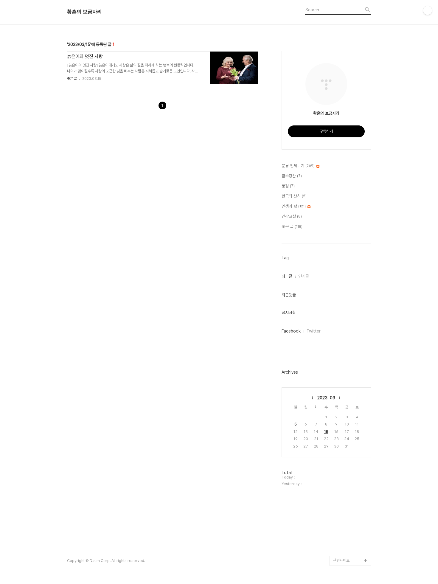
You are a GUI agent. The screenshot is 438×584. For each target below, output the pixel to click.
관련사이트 (341, 560)
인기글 (303, 276)
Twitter (314, 331)
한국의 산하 (294, 196)
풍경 (288, 186)
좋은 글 (72, 79)
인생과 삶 (294, 206)
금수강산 (292, 175)
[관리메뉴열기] (427, 10)
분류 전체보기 (298, 165)
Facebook (291, 331)
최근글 (287, 276)
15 (326, 431)
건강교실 (292, 216)
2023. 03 (326, 397)
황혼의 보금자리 (84, 12)
